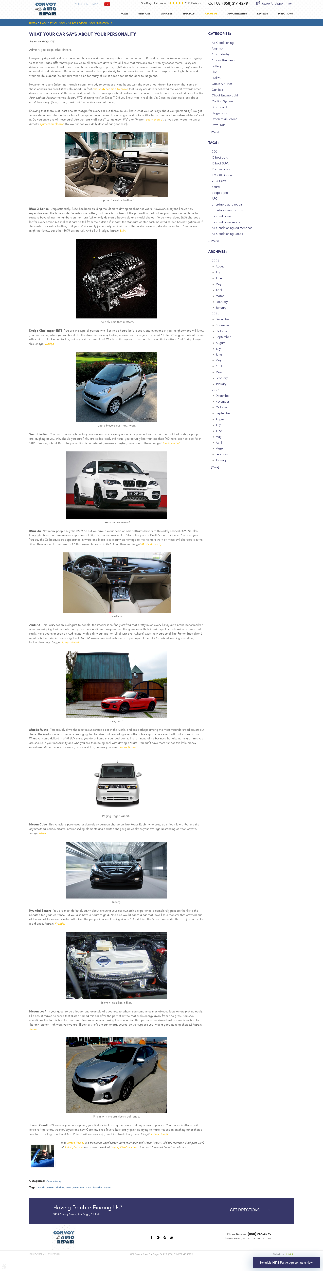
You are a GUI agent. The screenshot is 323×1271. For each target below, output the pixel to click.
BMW (122, 230)
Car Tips (217, 90)
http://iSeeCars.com (124, 1147)
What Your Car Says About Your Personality (81, 22)
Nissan (43, 833)
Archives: (217, 251)
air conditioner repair (226, 222)
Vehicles (166, 13)
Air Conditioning (223, 43)
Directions (285, 13)
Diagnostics (219, 113)
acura (216, 187)
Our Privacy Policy (51, 1253)
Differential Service (224, 119)
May (218, 284)
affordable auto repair (227, 204)
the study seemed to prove (110, 89)
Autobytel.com (73, 1147)
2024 (216, 390)
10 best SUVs (220, 163)
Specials (189, 13)
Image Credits (35, 1253)
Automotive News (223, 60)
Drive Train (218, 125)
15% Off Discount (223, 175)
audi (88, 1187)
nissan (50, 1187)
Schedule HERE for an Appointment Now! (286, 1262)
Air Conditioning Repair (227, 234)
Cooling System (222, 101)
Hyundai (60, 923)
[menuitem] (124, 13)
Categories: (219, 33)
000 (214, 152)
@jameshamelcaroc (52, 124)
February (222, 302)
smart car (78, 1187)
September (223, 337)
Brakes (216, 78)
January (221, 308)
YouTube (171, 1239)
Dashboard (219, 107)
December (223, 319)
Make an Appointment (278, 3)
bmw (68, 1187)
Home (124, 13)
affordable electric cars (228, 210)
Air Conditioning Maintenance (232, 228)
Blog (43, 22)
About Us (211, 13)
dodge (60, 1187)
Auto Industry (53, 1180)
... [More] (213, 131)
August (220, 266)
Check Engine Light (225, 95)
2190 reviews (193, 3)
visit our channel (88, 4)
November (222, 325)
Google (158, 1239)
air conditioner (221, 216)
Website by (283, 1254)
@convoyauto (154, 119)
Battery (216, 66)
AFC (215, 198)
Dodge (49, 344)
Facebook (151, 1239)
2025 (215, 313)
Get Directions (245, 1210)
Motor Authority (151, 544)
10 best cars (220, 157)
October (221, 331)
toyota (107, 1187)
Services (144, 13)
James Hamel (170, 443)
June (219, 278)
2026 (215, 261)
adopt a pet (220, 193)
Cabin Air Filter (222, 84)
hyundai (97, 1187)
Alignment (218, 48)
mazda (41, 1187)
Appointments (237, 13)
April (219, 290)
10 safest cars (221, 169)
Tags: (213, 142)
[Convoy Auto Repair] (46, 9)
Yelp (165, 1239)
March (220, 296)
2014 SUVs (219, 181)
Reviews (262, 13)
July (218, 272)
